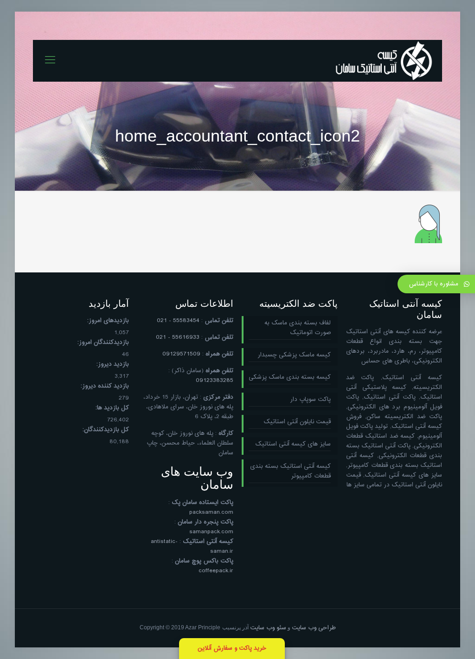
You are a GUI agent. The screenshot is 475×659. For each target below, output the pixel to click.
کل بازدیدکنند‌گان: (106, 430)
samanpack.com (211, 532)
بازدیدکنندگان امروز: (103, 343)
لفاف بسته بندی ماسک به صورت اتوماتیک (297, 328)
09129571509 (181, 354)
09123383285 (214, 380)
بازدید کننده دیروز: (105, 386)
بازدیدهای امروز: (108, 321)
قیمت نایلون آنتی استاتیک (297, 422)
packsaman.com (211, 512)
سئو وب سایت (268, 628)
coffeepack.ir (216, 571)
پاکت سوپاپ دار (310, 400)
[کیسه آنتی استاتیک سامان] (384, 61)
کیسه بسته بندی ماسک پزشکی (290, 377)
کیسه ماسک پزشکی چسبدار (294, 355)
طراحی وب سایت (314, 628)
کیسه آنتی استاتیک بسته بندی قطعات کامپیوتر (290, 471)
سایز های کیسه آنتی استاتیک (293, 444)
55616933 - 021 (177, 337)
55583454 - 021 (178, 321)
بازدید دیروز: (112, 364)
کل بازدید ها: (112, 408)
